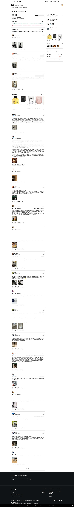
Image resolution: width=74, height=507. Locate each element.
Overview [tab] (12, 7)
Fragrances (60, 51)
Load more (27, 468)
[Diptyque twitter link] (59, 54)
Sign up (54, 1)
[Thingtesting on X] (56, 500)
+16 (61, 46)
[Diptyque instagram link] (58, 54)
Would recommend (18, 37)
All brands (46, 1)
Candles (61, 52)
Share (22, 89)
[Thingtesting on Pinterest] (61, 500)
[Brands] (16, 1)
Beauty (57, 51)
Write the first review (16, 109)
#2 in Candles (19, 17)
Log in (51, 1)
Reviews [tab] (16, 7)
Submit (30, 479)
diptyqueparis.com (20, 5)
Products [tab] (20, 7)
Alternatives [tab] (25, 7)
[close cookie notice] (72, 505)
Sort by (41, 29)
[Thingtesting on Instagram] (54, 500)
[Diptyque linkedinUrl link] (61, 54)
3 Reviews (25, 108)
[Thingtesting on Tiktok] (58, 500)
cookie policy (56, 505)
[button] (16, 35)
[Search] (58, 1)
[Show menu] (61, 1)
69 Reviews (16, 5)
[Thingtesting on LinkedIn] (59, 500)
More (42, 21)
